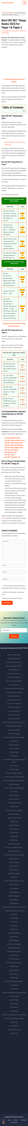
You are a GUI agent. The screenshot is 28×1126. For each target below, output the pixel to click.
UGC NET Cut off (9, 455)
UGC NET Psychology (14, 959)
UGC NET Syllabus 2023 (14, 669)
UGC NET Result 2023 (14, 711)
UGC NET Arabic (14, 741)
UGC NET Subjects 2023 (14, 673)
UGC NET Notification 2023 (14, 655)
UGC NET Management (14, 896)
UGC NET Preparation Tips (12, 457)
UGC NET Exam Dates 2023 (14, 658)
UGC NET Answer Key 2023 (14, 707)
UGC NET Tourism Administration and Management (14, 1014)
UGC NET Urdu (14, 1022)
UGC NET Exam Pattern (11, 450)
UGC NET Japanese (14, 858)
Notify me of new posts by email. (12, 598)
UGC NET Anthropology (14, 733)
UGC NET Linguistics (14, 884)
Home (3, 13)
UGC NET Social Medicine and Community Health (14, 992)
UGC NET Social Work (14, 996)
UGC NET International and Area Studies (14, 855)
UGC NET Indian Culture (14, 851)
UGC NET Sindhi (14, 988)
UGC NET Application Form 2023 (14, 666)
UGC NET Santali (14, 985)
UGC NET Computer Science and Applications (14, 780)
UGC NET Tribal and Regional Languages (14, 1018)
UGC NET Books (10, 13)
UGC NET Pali (14, 925)
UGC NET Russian (14, 974)
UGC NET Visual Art (14, 1026)
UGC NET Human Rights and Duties (14, 847)
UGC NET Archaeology (14, 745)
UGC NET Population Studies (14, 951)
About (9, 1120)
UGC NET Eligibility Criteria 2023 (14, 662)
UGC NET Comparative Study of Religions (14, 776)
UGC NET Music (14, 914)
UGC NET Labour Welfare (14, 873)
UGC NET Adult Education (14, 730)
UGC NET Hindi (14, 836)
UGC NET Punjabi (14, 966)
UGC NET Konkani (14, 869)
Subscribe (14, 636)
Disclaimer (23, 1120)
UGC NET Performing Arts (14, 933)
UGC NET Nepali (14, 918)
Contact (16, 1120)
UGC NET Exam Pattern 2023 (14, 677)
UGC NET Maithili (14, 888)
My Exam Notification (7, 3)
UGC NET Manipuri (14, 899)
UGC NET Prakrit (14, 955)
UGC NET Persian (14, 936)
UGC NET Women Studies (14, 1029)
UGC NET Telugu (14, 1011)
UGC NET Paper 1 (14, 929)
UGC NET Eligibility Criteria (12, 438)
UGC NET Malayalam (14, 892)
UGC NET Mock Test (11, 452)
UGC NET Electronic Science (14, 802)
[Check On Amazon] (22, 216)
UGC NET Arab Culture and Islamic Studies (14, 737)
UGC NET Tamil (14, 1007)
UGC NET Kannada (14, 862)
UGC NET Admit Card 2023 (14, 700)
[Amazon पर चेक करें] (22, 279)
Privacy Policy (14, 1122)
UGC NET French (14, 821)
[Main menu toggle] (25, 3)
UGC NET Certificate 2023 (14, 718)
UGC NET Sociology (14, 1000)
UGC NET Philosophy (14, 940)
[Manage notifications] (3, 1122)
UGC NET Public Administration (14, 962)
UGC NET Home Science (14, 843)
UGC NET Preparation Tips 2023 (14, 681)
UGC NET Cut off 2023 (14, 715)
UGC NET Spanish (14, 1003)
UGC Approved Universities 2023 (14, 726)
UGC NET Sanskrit (14, 977)
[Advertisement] (14, 64)
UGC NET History (14, 840)
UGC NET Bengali (14, 752)
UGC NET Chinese (14, 765)
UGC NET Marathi (14, 903)
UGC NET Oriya (14, 922)
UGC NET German (14, 829)
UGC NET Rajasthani (14, 970)
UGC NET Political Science (14, 947)
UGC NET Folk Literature (14, 814)
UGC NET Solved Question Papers (14, 692)
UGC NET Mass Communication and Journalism (14, 907)
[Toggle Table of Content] (23, 111)
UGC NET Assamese (14, 748)
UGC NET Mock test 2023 (14, 696)
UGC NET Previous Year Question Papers (14, 688)
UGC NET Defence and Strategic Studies (14, 788)
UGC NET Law (14, 877)
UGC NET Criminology (14, 784)
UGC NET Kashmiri (14, 866)
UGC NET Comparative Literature (14, 773)
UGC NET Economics (14, 795)
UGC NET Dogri (14, 791)
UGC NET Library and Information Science (14, 880)
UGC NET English (14, 806)
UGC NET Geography (14, 825)
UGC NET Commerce (14, 769)
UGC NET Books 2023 (14, 684)
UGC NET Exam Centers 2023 (14, 703)
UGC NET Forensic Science (14, 818)
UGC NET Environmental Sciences (14, 810)
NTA (4, 518)
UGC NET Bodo (14, 756)
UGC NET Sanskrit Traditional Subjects (14, 981)
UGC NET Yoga (14, 1033)
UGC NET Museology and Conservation (14, 910)
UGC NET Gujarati (14, 832)
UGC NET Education (14, 799)
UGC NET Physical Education (14, 944)
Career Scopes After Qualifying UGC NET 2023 (14, 722)
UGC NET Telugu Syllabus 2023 (14, 447)
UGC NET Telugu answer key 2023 (15, 440)
